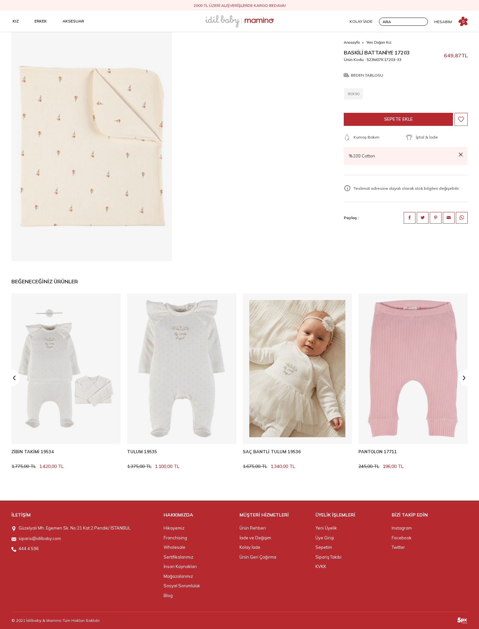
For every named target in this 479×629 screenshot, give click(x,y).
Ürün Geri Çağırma (258, 557)
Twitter (398, 547)
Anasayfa (352, 42)
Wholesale (174, 547)
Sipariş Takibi (328, 557)
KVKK (320, 566)
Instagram (402, 528)
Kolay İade (250, 547)
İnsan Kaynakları (180, 566)
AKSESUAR (73, 21)
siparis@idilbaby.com (40, 538)
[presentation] (11, 377)
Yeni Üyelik (326, 528)
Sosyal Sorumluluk (182, 585)
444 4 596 (29, 548)
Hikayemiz (174, 528)
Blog (168, 595)
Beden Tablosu (367, 75)
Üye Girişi (324, 537)
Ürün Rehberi (253, 528)
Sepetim (323, 547)
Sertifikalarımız (178, 557)
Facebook (402, 537)
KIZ (16, 21)
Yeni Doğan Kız (378, 42)
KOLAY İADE (361, 21)
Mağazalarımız (178, 576)
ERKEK (41, 21)
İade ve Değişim (255, 537)
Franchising (175, 537)
